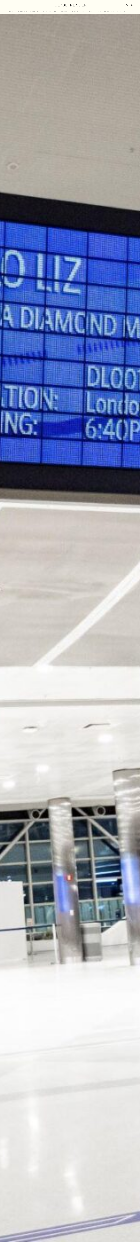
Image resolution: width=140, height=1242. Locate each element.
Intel (92, 11)
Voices (85, 11)
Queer (126, 11)
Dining (76, 11)
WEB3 (119, 11)
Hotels (13, 11)
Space (49, 11)
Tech (57, 11)
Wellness (66, 11)
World (33, 11)
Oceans (41, 11)
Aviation (23, 11)
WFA (99, 11)
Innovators (109, 11)
